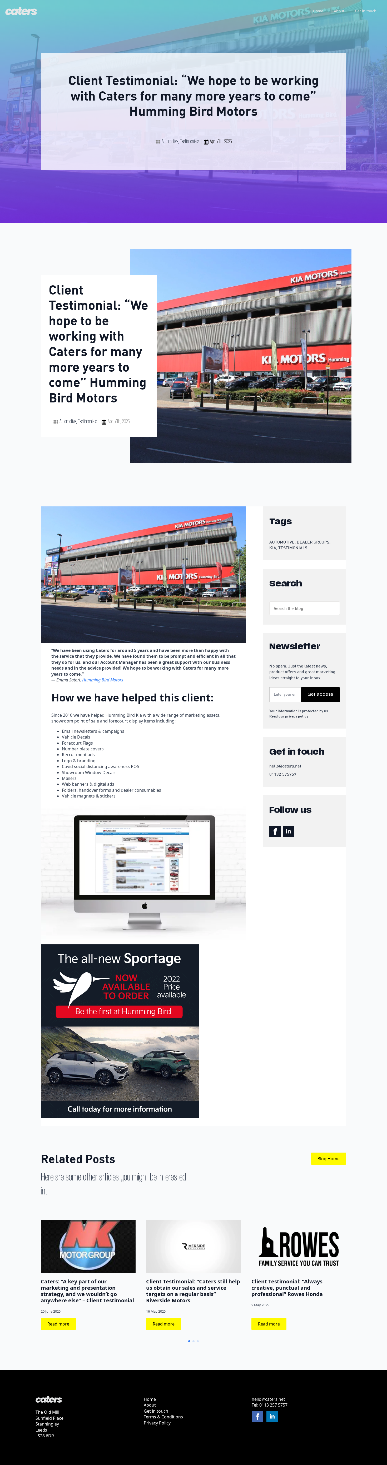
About (339, 10)
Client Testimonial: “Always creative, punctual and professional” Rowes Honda (287, 1287)
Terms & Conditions (163, 1417)
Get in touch (365, 10)
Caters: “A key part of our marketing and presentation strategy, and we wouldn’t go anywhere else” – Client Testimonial (87, 1291)
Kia (272, 548)
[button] (189, 1341)
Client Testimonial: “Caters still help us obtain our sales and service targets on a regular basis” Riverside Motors (193, 1291)
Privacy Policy (157, 1423)
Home (318, 10)
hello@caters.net (268, 1399)
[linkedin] (288, 831)
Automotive (170, 141)
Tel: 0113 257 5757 (269, 1405)
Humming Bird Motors (102, 680)
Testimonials (189, 141)
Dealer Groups (313, 542)
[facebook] (275, 831)
